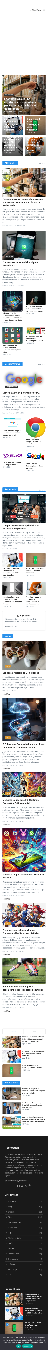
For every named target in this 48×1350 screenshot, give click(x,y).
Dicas (13, 516)
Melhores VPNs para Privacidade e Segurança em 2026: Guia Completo (12, 123)
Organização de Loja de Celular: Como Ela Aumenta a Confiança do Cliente (12, 143)
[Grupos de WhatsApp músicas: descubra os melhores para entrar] (36, 298)
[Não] (45, 1342)
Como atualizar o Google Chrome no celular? (33, 441)
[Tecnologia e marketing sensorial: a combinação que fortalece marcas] (36, 588)
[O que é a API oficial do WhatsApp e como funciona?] (36, 560)
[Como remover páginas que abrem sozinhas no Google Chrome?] (12, 423)
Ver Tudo (42, 364)
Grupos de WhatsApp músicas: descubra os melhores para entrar (34, 309)
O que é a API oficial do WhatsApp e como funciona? (33, 124)
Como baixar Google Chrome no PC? (21, 392)
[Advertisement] (24, 45)
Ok (18, 1346)
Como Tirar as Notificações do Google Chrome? (35, 466)
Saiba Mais (27, 1346)
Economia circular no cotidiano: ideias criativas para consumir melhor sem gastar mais (20, 103)
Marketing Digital (23, 516)
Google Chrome (12, 364)
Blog (7, 516)
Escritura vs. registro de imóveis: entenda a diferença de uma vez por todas (33, 1091)
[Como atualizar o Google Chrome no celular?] (36, 427)
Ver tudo (42, 163)
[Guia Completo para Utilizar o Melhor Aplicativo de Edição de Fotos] (12, 335)
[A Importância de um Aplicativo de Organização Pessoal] (36, 331)
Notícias (34, 516)
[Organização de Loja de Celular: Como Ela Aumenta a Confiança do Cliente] (12, 588)
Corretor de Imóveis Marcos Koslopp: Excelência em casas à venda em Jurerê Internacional (33, 1119)
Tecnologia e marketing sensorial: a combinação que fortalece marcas (33, 143)
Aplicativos (9, 95)
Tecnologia (10, 489)
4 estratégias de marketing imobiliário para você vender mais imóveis (32, 1105)
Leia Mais (6, 694)
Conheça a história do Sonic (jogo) (20, 673)
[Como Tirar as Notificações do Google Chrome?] (36, 456)
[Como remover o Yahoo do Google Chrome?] (12, 455)
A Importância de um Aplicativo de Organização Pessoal (34, 338)
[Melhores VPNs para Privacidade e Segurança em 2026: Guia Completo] (12, 560)
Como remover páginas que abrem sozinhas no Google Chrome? (11, 433)
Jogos (8, 636)
